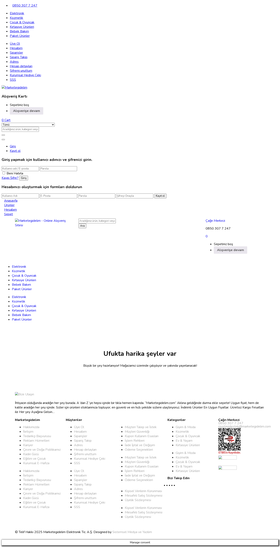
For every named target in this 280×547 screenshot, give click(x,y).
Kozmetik (16, 18)
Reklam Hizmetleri (36, 440)
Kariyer (28, 445)
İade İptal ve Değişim (140, 445)
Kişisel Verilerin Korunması (143, 491)
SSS (13, 79)
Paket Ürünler (20, 36)
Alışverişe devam (26, 111)
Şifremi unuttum (21, 70)
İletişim (28, 431)
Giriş (13, 146)
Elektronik (17, 13)
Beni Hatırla (15, 173)
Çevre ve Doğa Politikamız (42, 449)
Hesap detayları (21, 66)
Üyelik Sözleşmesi (138, 500)
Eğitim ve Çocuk (34, 458)
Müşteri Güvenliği (137, 431)
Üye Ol (15, 43)
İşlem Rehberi (135, 440)
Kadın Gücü (31, 454)
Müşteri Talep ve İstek (141, 427)
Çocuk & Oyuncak (22, 22)
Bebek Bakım (19, 31)
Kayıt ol (15, 151)
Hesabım (16, 48)
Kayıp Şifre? (10, 178)
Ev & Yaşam (184, 440)
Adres (14, 61)
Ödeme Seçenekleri (139, 449)
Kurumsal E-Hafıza (36, 463)
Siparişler (16, 52)
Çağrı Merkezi (215, 220)
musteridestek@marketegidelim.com (244, 426)
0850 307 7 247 (24, 5)
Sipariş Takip (18, 57)
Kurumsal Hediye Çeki (25, 75)
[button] (6, 120)
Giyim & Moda (186, 427)
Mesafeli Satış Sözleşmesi (143, 495)
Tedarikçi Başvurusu (37, 436)
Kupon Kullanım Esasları (141, 436)
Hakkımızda (31, 427)
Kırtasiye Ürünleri (22, 27)
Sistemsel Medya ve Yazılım (132, 532)
